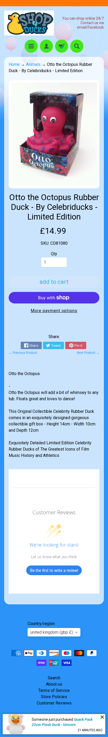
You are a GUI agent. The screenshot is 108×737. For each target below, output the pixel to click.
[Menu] (31, 46)
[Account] (46, 46)
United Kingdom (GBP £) (51, 632)
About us (54, 684)
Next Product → (88, 353)
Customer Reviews (54, 703)
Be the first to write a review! (54, 570)
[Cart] (61, 46)
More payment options (54, 310)
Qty (54, 253)
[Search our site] (76, 46)
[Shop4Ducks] (29, 22)
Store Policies (54, 696)
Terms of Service (54, 690)
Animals (33, 64)
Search (54, 677)
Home (14, 64)
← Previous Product (23, 353)
